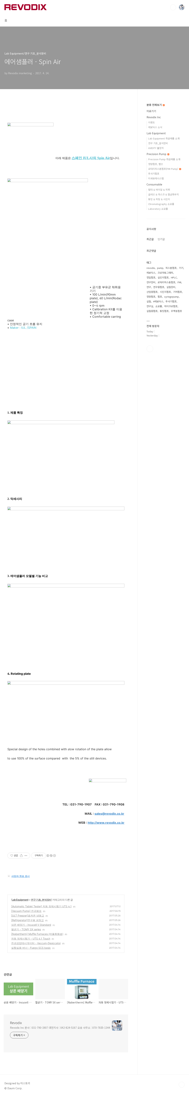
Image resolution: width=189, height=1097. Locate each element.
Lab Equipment (20, 899)
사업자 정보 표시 (20, 876)
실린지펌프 (163, 277)
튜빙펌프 (164, 311)
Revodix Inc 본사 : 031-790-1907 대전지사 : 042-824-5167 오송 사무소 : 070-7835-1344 (60, 1027)
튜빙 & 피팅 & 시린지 (159, 199)
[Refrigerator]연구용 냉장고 (27, 920)
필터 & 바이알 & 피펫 (159, 189)
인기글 (161, 239)
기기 (181, 268)
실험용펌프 (152, 311)
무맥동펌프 (176, 311)
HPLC (174, 277)
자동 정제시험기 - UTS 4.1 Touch (30, 938)
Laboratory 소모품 (158, 208)
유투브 (150, 348)
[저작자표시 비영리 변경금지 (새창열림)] (51, 855)
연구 (149, 287)
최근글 (150, 239)
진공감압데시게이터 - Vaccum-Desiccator (36, 943)
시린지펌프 (165, 292)
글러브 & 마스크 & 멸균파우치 (163, 194)
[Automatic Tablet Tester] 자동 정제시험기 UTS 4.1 (41, 906)
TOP (182, 1085)
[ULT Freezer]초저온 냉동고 (27, 915)
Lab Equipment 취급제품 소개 (164, 138)
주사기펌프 (153, 173)
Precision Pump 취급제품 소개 (164, 159)
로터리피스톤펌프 (166, 282)
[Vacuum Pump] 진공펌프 (26, 910)
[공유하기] (21, 855)
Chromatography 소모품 (161, 204)
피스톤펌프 (171, 268)
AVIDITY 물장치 (156, 148)
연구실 (150, 306)
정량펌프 (151, 296)
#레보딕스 (158, 301)
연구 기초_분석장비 (41, 899)
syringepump (171, 296)
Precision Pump (157, 154)
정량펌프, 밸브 (155, 164)
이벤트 (151, 122)
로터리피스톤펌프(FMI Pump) (163, 169)
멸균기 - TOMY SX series (26, 929)
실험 (149, 301)
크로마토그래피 (165, 272)
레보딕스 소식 (155, 127)
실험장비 (170, 287)
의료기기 (151, 111)
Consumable (154, 184)
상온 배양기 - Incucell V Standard (31, 924)
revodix (151, 268)
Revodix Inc (154, 117)
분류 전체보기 (154, 105)
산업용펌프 (152, 292)
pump (160, 268)
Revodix (16, 1022)
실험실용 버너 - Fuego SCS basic (31, 947)
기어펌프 (177, 292)
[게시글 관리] (26, 855)
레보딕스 (151, 272)
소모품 (158, 306)
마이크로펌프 (171, 306)
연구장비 (151, 282)
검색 (173, 7)
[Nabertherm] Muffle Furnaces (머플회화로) (37, 933)
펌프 (160, 296)
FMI (179, 282)
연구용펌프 (158, 287)
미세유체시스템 (156, 178)
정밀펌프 (151, 277)
